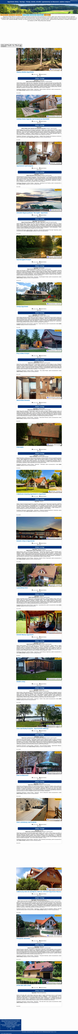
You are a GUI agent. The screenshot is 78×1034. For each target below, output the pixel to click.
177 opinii (46, 81)
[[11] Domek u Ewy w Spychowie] (39, 528)
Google (3, 1021)
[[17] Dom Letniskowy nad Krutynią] (39, 809)
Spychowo (58, 49)
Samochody (33, 14)
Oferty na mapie (12, 14)
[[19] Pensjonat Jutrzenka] (39, 925)
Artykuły (47, 14)
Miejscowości (19, 14)
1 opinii (43, 691)
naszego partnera (37, 90)
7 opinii (51, 128)
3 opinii (44, 362)
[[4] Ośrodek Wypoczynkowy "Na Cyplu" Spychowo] (39, 200)
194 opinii (51, 222)
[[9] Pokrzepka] (39, 434)
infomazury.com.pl (74, 0)
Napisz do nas (53, 1031)
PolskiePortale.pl (9, 1033)
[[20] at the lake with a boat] (39, 972)
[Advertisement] (39, 32)
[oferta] (50, 69)
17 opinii (47, 831)
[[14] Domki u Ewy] (39, 668)
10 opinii (44, 784)
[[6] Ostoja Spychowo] (39, 293)
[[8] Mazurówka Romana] (39, 387)
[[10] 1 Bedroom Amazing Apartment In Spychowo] (39, 481)
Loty (26, 14)
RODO (13, 1026)
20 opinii (46, 175)
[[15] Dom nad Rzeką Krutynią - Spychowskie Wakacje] (39, 715)
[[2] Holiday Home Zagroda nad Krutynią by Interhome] (39, 106)
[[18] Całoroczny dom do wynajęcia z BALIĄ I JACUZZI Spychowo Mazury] (39, 878)
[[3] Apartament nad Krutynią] (39, 153)
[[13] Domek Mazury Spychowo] (39, 622)
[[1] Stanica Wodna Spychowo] (39, 59)
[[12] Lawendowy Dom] (39, 575)
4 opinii (46, 644)
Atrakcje (40, 14)
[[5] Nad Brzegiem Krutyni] (39, 246)
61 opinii (45, 269)
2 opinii (44, 316)
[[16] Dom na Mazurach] (39, 762)
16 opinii (45, 409)
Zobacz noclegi (39, 78)
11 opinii (45, 947)
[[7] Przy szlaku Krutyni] (39, 340)
